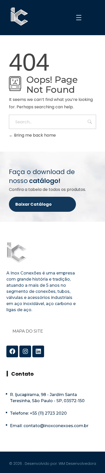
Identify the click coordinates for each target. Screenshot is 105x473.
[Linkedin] (38, 351)
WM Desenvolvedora (77, 463)
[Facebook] (12, 351)
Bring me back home (34, 135)
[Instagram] (25, 351)
